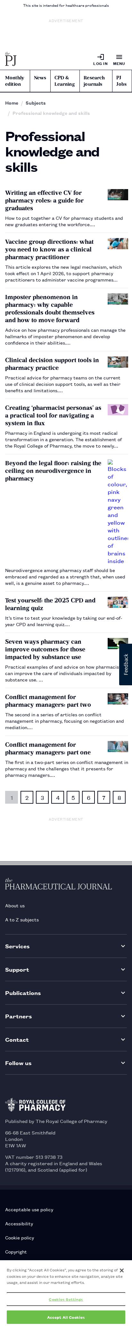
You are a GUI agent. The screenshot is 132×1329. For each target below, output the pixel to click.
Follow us (18, 1063)
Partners (18, 1016)
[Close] (122, 1270)
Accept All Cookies (66, 1317)
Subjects (36, 102)
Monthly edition (14, 81)
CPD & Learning (64, 81)
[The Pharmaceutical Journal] (11, 59)
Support (17, 969)
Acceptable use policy (29, 1209)
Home (11, 102)
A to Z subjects (22, 919)
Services (17, 946)
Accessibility (19, 1223)
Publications (23, 993)
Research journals (94, 81)
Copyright (16, 1251)
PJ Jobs (121, 81)
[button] (125, 664)
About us (15, 905)
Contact (17, 1039)
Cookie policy (19, 1237)
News (40, 78)
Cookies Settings (66, 1299)
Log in (100, 63)
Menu (119, 63)
